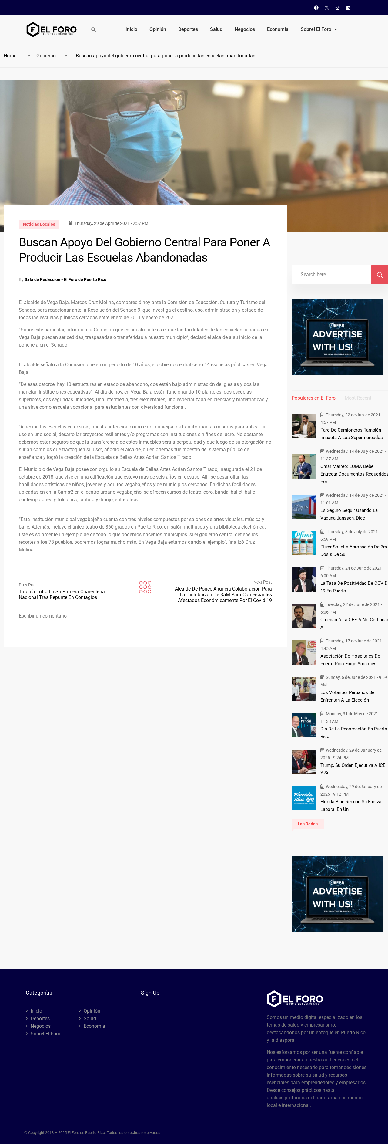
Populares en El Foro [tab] (314, 398)
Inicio (131, 29)
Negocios (245, 29)
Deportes (188, 29)
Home (10, 56)
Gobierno (46, 56)
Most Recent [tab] (358, 398)
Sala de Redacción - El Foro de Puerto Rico (65, 279)
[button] (319, 29)
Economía (278, 29)
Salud (216, 29)
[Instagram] (337, 7)
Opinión (157, 29)
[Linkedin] (348, 7)
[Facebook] (316, 7)
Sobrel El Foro (316, 29)
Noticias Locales (39, 224)
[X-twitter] (327, 7)
